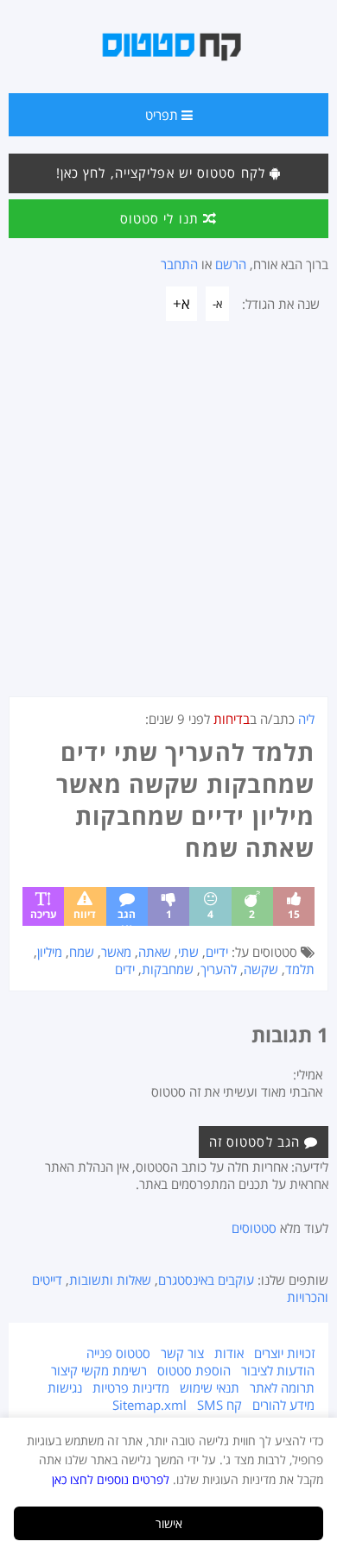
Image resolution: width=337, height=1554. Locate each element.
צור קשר (182, 1353)
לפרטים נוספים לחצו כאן (110, 1479)
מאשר (116, 951)
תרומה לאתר (282, 1387)
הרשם (230, 264)
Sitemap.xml (149, 1404)
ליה (306, 718)
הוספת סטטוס (194, 1370)
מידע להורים (283, 1404)
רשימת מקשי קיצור (99, 1370)
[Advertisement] (168, 519)
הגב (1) (127, 916)
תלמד (300, 969)
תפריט (163, 114)
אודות (229, 1353)
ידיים (217, 951)
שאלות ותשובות (110, 1279)
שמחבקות (168, 969)
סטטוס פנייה (118, 1353)
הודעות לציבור (278, 1370)
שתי (188, 951)
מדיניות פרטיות (130, 1387)
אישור (169, 1523)
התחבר (179, 264)
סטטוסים (254, 1227)
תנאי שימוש (209, 1387)
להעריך (218, 969)
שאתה (154, 951)
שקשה (261, 969)
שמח (81, 951)
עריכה (43, 914)
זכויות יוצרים (284, 1353)
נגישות (65, 1387)
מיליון (49, 951)
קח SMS (219, 1404)
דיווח (84, 914)
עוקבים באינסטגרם (206, 1279)
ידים (125, 969)
